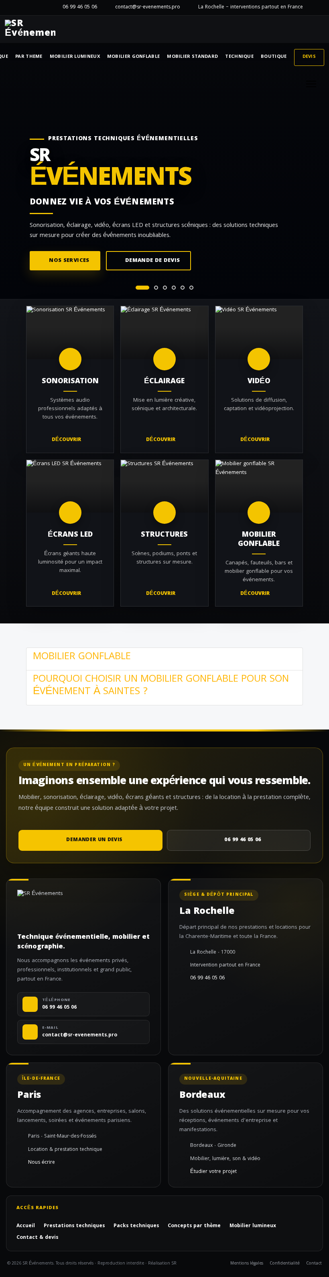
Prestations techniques (74, 1226)
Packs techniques (136, 1226)
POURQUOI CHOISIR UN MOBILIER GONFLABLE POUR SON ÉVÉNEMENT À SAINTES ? (161, 686)
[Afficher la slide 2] (156, 288)
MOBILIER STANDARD (192, 57)
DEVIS (309, 57)
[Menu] (311, 84)
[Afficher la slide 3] (165, 288)
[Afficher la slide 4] (174, 288)
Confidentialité (285, 1264)
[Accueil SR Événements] (30, 29)
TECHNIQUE (239, 57)
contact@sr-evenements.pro (147, 7)
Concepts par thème (194, 1226)
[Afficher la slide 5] (183, 288)
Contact (314, 1264)
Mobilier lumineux (252, 1226)
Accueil (25, 1226)
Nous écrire (41, 1163)
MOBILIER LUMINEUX (75, 57)
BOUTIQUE (273, 57)
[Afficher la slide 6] (191, 288)
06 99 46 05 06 (80, 7)
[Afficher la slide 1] (142, 288)
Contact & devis (37, 1238)
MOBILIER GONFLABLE (133, 57)
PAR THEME (29, 57)
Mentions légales (246, 1264)
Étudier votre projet (213, 1172)
